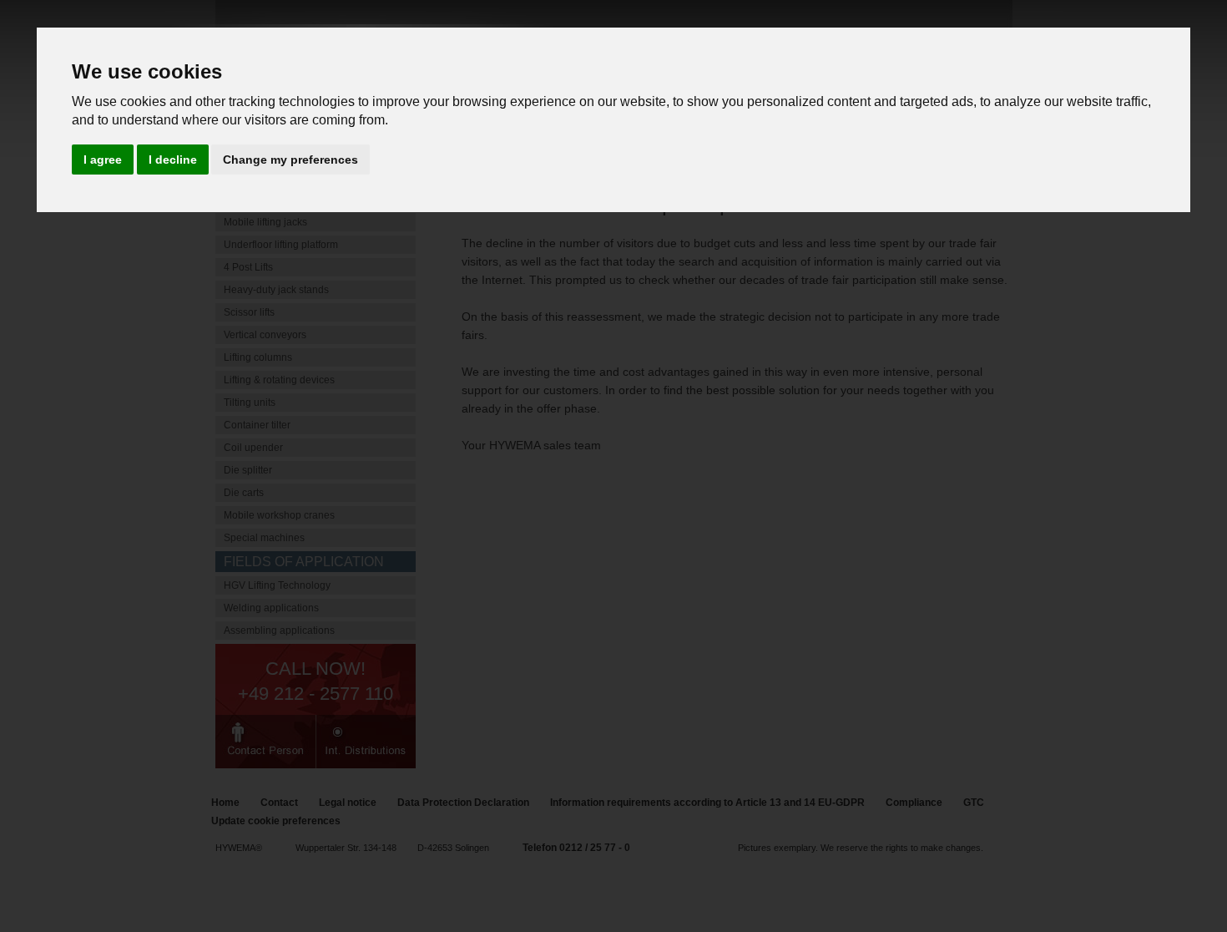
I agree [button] (102, 159)
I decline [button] (173, 159)
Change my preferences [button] (290, 159)
